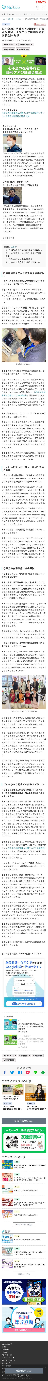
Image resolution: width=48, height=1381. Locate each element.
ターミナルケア (11, 44)
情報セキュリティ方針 (8, 1360)
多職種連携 (9, 49)
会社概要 (4, 1349)
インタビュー (19, 19)
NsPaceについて (7, 1344)
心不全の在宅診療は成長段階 (19, 259)
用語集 (4, 1347)
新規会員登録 (24, 1121)
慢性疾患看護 (24, 49)
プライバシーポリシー (8, 1355)
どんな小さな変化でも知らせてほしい (23, 262)
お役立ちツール (29, 14)
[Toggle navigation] (43, 7)
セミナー (19, 14)
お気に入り (11, 14)
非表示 (13, 247)
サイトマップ (6, 1363)
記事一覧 (10, 19)
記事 (3, 14)
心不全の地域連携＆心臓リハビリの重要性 (26, 848)
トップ (3, 19)
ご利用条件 (5, 1352)
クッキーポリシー (7, 1358)
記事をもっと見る (24, 1274)
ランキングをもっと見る (24, 1224)
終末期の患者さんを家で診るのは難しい (24, 250)
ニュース (40, 14)
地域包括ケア (27, 44)
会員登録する (24, 1370)
